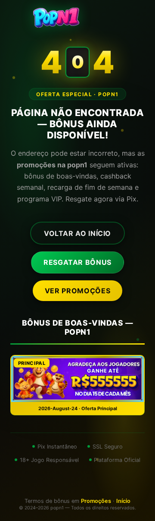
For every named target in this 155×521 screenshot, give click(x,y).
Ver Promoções (77, 290)
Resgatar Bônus (77, 262)
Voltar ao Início (77, 233)
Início (123, 501)
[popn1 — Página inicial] (77, 17)
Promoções (96, 501)
